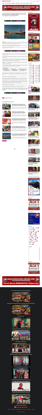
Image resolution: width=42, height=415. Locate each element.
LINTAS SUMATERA (31, 76)
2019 (34, 249)
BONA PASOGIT (17, 3)
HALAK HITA (37, 70)
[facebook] (2, 99)
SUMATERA (27, 3)
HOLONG (31, 73)
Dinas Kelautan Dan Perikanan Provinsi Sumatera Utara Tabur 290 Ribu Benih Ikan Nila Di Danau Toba (7, 70)
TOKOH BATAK (30, 99)
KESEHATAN (30, 236)
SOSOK (31, 83)
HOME (3, 3)
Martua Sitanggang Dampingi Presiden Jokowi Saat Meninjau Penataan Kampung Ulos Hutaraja (19, 127)
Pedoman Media (12, 409)
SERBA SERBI (30, 134)
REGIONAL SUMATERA (31, 81)
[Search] (23, 1)
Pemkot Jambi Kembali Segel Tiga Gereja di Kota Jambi (34, 93)
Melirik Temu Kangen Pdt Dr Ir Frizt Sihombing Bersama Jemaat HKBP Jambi (33, 136)
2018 (34, 248)
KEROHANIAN (34, 234)
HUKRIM (37, 73)
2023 (34, 255)
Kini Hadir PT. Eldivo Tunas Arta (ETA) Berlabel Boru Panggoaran (33, 109)
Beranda (3, 12)
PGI (29, 242)
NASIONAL (31, 3)
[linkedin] (8, 99)
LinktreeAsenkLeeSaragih (19, 409)
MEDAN (37, 76)
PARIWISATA (34, 239)
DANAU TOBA (37, 68)
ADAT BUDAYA (31, 65)
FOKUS (21, 3)
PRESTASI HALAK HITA (31, 152)
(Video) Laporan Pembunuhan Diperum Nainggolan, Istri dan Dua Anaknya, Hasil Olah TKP (33, 146)
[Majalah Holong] (6, 1)
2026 (34, 259)
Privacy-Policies (29, 409)
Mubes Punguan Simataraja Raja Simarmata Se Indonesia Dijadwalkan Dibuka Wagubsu (33, 164)
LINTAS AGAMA (31, 237)
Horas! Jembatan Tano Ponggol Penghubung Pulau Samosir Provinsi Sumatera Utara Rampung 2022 (19, 134)
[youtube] (39, 3)
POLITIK (33, 242)
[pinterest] (6, 99)
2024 (34, 256)
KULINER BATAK (37, 75)
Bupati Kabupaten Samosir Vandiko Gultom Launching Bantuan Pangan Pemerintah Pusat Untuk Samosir (23, 70)
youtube (33, 409)
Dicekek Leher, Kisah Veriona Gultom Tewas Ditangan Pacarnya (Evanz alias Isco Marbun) (34, 128)
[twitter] (4, 99)
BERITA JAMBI (9, 3)
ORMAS (30, 239)
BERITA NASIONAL (19, 113)
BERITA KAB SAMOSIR (31, 229)
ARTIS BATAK (37, 65)
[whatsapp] (5, 99)
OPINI (31, 80)
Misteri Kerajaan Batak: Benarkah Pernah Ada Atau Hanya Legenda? (33, 154)
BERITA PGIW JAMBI (31, 231)
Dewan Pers (24, 409)
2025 (34, 258)
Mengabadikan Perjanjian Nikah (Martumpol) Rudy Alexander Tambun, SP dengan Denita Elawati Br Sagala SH (33, 118)
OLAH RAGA (37, 78)
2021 (34, 252)
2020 (34, 251)
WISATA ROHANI (31, 244)
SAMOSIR (24, 3)
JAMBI (30, 234)
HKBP (5, 3)
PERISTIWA (37, 80)
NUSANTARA (36, 237)
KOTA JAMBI (31, 75)
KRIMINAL (35, 236)
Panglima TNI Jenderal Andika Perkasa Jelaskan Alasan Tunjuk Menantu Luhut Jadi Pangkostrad (33, 173)
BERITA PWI (37, 231)
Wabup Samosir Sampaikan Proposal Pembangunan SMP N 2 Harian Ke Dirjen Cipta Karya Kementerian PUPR (15, 70)
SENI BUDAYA (13, 3)
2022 (34, 254)
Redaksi (9, 409)
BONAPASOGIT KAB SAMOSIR (7, 12)
